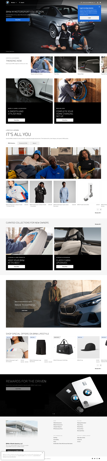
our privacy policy (21, 455)
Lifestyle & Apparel (58, 426)
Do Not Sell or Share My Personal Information (63, 443)
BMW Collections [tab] (11, 143)
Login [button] (89, 17)
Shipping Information (81, 422)
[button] (19, 2)
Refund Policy (80, 426)
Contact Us (79, 439)
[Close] (42, 452)
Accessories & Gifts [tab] (23, 143)
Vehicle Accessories (58, 422)
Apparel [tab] (34, 143)
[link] (8, 2)
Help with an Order (81, 437)
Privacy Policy (80, 428)
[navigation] (14, 2)
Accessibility (56, 439)
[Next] (101, 64)
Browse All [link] (97, 212)
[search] (30, 2)
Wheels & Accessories (58, 424)
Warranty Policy (80, 430)
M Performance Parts (58, 428)
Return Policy (80, 424)
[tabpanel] (53, 181)
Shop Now (16, 120)
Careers (79, 441)
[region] (22, 455)
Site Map (55, 437)
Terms (55, 441)
